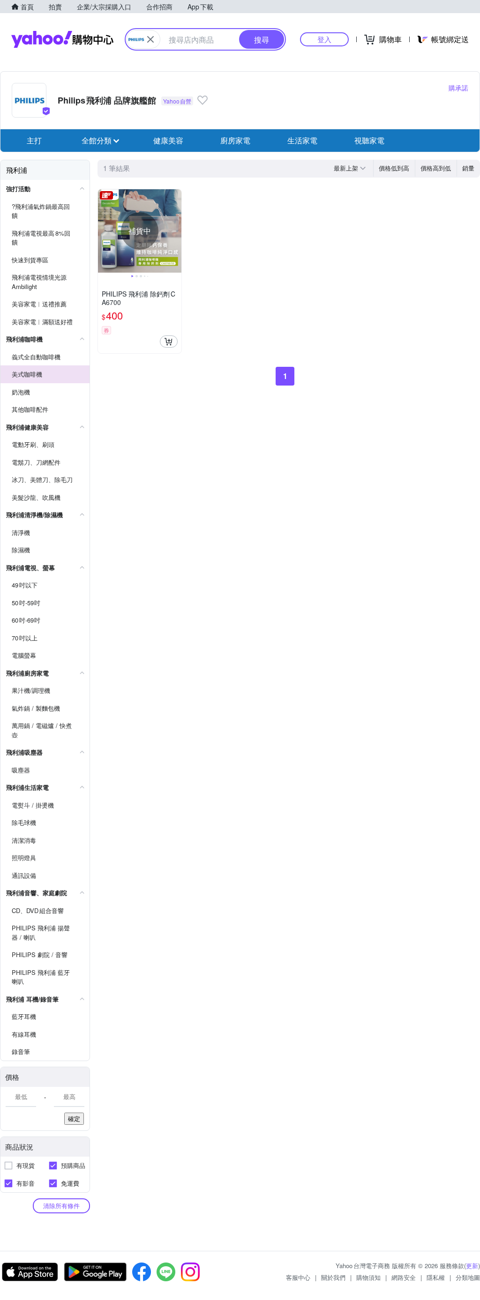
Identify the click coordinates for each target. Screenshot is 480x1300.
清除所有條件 (61, 1205)
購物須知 (368, 1277)
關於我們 (333, 1277)
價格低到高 (394, 167)
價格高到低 (435, 167)
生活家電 (302, 140)
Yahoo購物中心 (62, 39)
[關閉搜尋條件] (150, 39)
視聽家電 (369, 140)
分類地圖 (468, 1277)
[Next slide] (175, 231)
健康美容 (168, 140)
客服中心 (298, 1277)
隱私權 (436, 1277)
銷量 (468, 167)
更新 (472, 1265)
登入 (324, 39)
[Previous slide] (104, 231)
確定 (74, 1118)
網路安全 (403, 1277)
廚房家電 (235, 140)
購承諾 (458, 87)
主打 (34, 140)
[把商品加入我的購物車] (169, 341)
